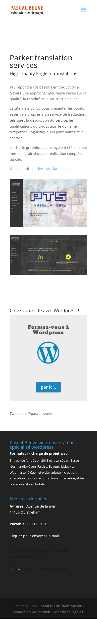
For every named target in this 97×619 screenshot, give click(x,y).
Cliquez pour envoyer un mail (34, 535)
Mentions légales (68, 612)
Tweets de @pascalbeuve (31, 413)
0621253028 (37, 524)
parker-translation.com (51, 168)
